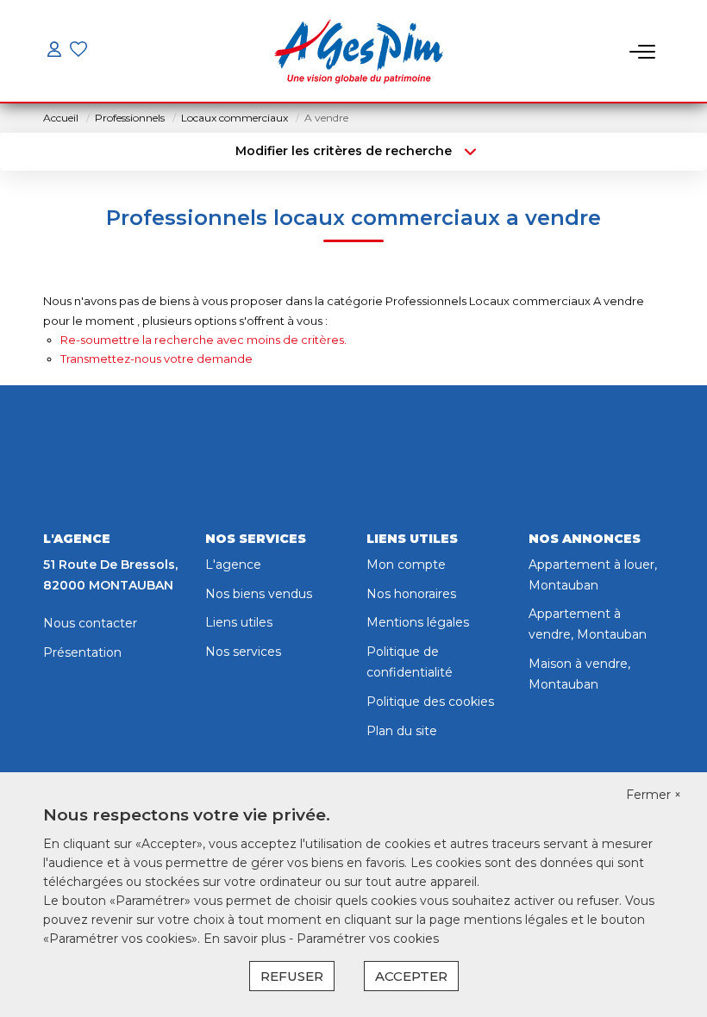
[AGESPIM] (358, 52)
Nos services (243, 651)
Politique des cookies (430, 701)
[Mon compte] (54, 51)
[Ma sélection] (78, 51)
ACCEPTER (411, 976)
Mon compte (406, 564)
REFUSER (291, 976)
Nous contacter (90, 623)
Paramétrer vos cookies (368, 938)
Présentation (82, 652)
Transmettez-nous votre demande (156, 358)
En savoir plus (246, 938)
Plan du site (401, 731)
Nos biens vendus (258, 594)
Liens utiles (238, 622)
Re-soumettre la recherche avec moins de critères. (203, 339)
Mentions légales (417, 622)
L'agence (233, 564)
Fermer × (653, 794)
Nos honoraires (411, 594)
